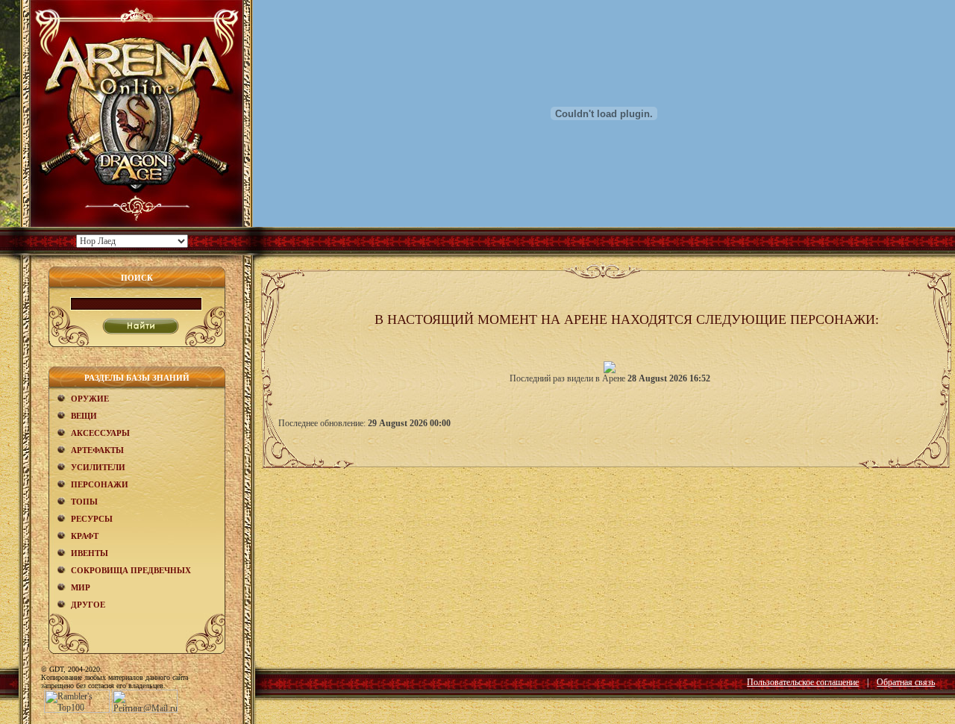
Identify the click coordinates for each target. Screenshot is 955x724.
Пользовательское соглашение (803, 682)
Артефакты (97, 450)
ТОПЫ (84, 501)
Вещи (84, 415)
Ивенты (89, 553)
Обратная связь (906, 682)
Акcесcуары (100, 432)
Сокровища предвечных (131, 570)
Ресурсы (92, 518)
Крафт (84, 535)
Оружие (90, 398)
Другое (88, 604)
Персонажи (99, 484)
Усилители (98, 467)
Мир (80, 587)
